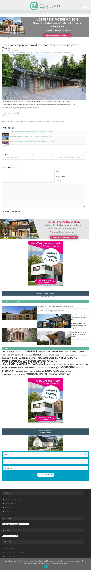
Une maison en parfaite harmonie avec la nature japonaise (55, 306)
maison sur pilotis (82, 364)
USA (56, 371)
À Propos (8, 507)
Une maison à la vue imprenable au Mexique (50, 311)
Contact (7, 511)
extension (28, 355)
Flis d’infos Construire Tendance (15, 552)
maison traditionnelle (11, 368)
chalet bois (12, 53)
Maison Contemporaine (23, 363)
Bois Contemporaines (34, 38)
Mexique (55, 368)
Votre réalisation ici (11, 548)
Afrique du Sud (8, 352)
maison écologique (43, 368)
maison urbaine (28, 368)
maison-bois (70, 355)
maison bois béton (27, 358)
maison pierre (51, 364)
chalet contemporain (23, 53)
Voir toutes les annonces (45, 297)
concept (10, 355)
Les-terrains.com (10, 556)
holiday (45, 355)
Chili (4, 355)
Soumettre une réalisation (13, 499)
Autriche (67, 352)
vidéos (62, 371)
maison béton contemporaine (37, 361)
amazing (31, 351)
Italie (51, 355)
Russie (60, 53)
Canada (83, 352)
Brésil (74, 352)
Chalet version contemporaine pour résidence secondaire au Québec (31, 132)
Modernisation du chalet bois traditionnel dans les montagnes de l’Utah (32, 141)
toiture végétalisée (37, 371)
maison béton (9, 361)
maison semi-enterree (66, 364)
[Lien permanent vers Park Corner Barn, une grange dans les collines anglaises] (19, 342)
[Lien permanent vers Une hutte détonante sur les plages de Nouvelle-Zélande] (54, 345)
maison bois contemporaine (57, 358)
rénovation (8, 371)
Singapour (19, 371)
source (4, 115)
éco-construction (60, 374)
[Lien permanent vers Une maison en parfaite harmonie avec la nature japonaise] (19, 319)
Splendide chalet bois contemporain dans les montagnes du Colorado (31, 136)
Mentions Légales (10, 503)
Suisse (26, 371)
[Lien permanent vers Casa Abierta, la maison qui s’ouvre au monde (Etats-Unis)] (54, 328)
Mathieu (6, 50)
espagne (19, 355)
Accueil (5, 38)
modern (54, 53)
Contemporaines (21, 38)
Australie (57, 351)
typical (48, 371)
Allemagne (19, 352)
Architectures (12, 38)
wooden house (67, 53)
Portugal (79, 368)
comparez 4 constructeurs (56, 35)
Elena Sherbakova (36, 53)
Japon (57, 355)
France (37, 355)
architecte (44, 352)
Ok (46, 567)
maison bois (46, 53)
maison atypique (81, 355)
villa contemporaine (13, 374)
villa (68, 371)
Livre (62, 355)
